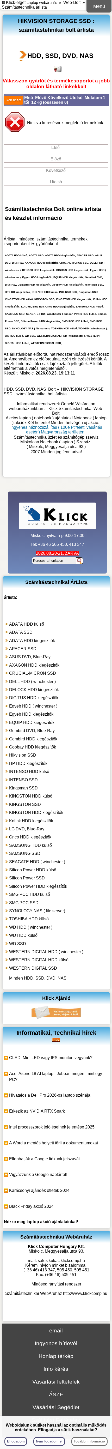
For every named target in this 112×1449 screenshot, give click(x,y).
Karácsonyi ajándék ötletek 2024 (39, 1190)
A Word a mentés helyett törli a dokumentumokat (53, 1143)
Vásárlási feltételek (56, 1382)
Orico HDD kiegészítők (30, 837)
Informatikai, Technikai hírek (56, 1032)
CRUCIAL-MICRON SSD (32, 673)
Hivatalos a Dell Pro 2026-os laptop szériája (49, 1095)
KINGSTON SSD (25, 804)
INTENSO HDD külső (29, 771)
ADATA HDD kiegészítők (32, 640)
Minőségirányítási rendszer (56, 1284)
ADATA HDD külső (26, 624)
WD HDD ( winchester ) (30, 927)
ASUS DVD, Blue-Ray (30, 657)
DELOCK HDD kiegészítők (34, 689)
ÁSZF (56, 1394)
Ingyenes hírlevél (56, 1343)
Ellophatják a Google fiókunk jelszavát (44, 1159)
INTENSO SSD (23, 780)
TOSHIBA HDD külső (29, 919)
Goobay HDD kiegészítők (32, 747)
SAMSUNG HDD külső (30, 845)
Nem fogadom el (49, 1441)
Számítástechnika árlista (24, 7)
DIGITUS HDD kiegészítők (33, 698)
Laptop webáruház (42, 2)
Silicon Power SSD (27, 878)
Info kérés (55, 1369)
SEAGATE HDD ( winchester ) (37, 862)
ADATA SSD (21, 632)
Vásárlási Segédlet (56, 1407)
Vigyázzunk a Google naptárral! (38, 1174)
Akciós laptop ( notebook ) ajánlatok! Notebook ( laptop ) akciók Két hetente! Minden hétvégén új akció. (56, 420)
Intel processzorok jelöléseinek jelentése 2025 (52, 1127)
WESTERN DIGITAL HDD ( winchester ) (46, 952)
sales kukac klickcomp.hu (61, 1260)
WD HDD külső (23, 935)
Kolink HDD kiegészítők (31, 821)
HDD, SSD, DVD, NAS (60, 55)
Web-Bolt (71, 2)
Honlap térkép (56, 1356)
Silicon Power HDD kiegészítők (38, 886)
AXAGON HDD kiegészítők (34, 665)
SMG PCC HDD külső (29, 894)
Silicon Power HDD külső (32, 870)
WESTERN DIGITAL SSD (33, 968)
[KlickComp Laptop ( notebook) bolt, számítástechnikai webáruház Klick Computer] (56, 469)
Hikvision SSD (22, 755)
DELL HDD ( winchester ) (32, 681)
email (56, 1330)
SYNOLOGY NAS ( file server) (37, 911)
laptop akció (39, 1221)
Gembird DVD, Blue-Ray (32, 730)
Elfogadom (16, 1441)
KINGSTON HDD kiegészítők (36, 812)
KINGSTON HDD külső (30, 796)
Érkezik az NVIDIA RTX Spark (37, 1111)
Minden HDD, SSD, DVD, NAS (37, 978)
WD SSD (17, 943)
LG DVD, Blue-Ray (26, 829)
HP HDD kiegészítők (28, 763)
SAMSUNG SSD (24, 853)
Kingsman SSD (23, 788)
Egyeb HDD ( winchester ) (33, 706)
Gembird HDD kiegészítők (33, 739)
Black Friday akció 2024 (31, 1206)
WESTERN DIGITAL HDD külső (39, 960)
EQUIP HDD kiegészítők (31, 722)
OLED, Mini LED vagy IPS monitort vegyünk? (50, 1057)
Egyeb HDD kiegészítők (31, 714)
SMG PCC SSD (24, 903)
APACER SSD (22, 649)
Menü (99, 6)
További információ (89, 1441)
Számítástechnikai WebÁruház (33, 1293)
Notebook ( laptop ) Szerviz (65, 442)
